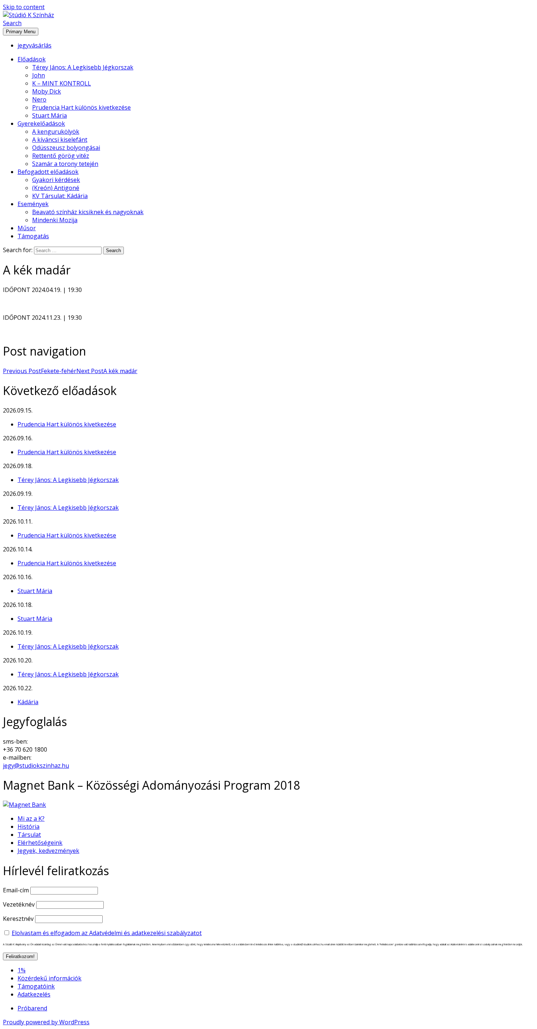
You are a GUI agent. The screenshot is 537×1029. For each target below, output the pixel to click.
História (28, 827)
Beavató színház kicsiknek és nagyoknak (88, 212)
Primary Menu (20, 31)
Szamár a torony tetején (65, 164)
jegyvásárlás (35, 45)
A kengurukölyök (55, 132)
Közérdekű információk (49, 978)
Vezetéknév (19, 904)
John (38, 75)
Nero (39, 99)
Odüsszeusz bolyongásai (66, 148)
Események (33, 204)
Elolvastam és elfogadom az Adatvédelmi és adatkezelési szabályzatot (107, 933)
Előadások (32, 59)
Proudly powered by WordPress (46, 1022)
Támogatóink (36, 986)
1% (22, 970)
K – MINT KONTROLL (61, 83)
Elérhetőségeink (40, 843)
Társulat (29, 835)
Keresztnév (18, 919)
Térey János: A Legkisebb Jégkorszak (82, 67)
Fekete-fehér (39, 371)
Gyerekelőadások (41, 123)
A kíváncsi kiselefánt (59, 140)
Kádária (28, 702)
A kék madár (106, 371)
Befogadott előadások (48, 172)
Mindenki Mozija (54, 220)
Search (12, 23)
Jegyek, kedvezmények (48, 851)
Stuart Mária (49, 115)
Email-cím (16, 890)
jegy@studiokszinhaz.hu (36, 766)
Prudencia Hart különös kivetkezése (81, 107)
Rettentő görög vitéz (60, 156)
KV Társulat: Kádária (60, 196)
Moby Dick (46, 91)
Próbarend (32, 1008)
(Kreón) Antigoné (55, 188)
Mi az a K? (31, 819)
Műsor (27, 228)
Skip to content (24, 7)
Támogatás (33, 236)
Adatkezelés (34, 994)
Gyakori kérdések (56, 180)
